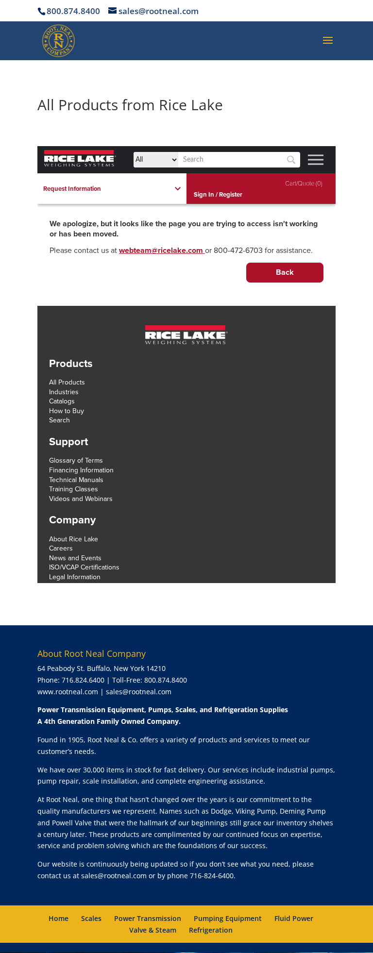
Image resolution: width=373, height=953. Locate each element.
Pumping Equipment (228, 918)
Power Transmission (147, 918)
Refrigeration (211, 930)
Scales (91, 918)
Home (58, 918)
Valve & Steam (152, 930)
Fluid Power (293, 918)
